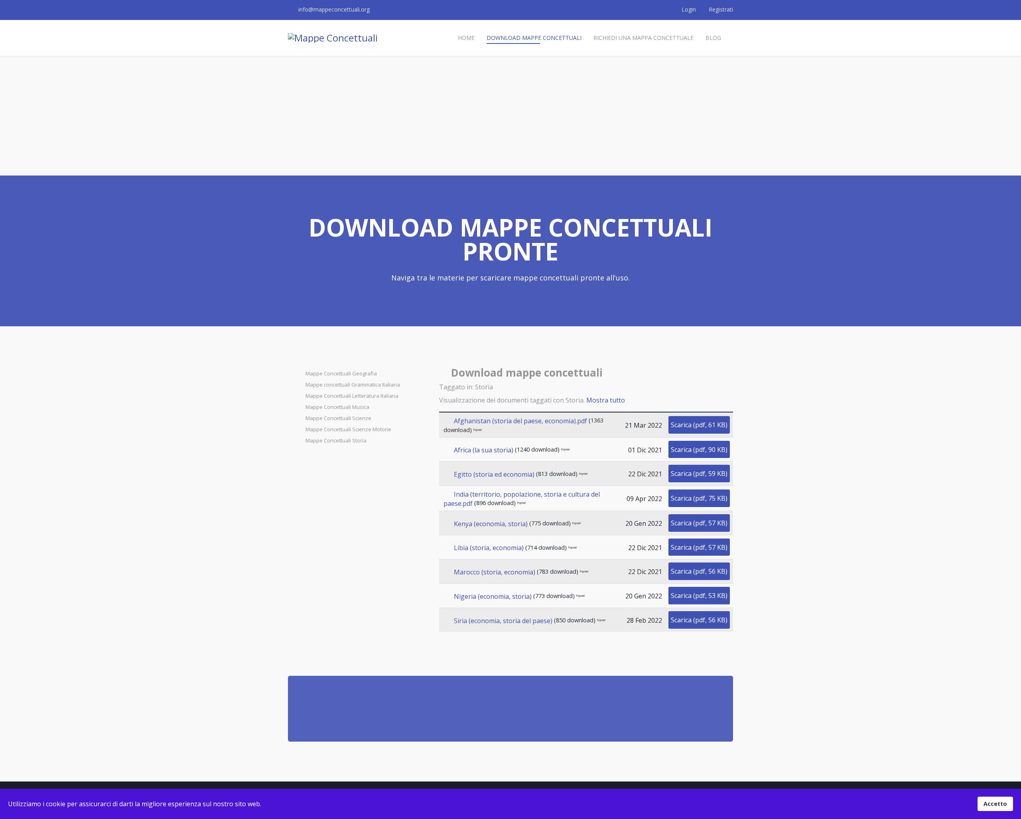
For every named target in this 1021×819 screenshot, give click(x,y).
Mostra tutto (605, 400)
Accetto (995, 803)
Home (466, 37)
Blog (713, 37)
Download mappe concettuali (534, 37)
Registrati (720, 9)
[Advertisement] (510, 116)
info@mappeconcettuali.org (334, 9)
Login (689, 9)
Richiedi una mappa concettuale (643, 37)
